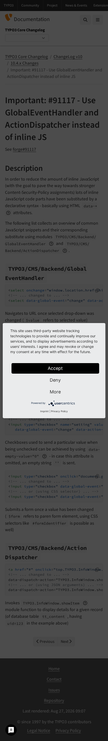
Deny (55, 380)
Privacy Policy (59, 411)
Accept (55, 368)
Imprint (44, 411)
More (55, 391)
